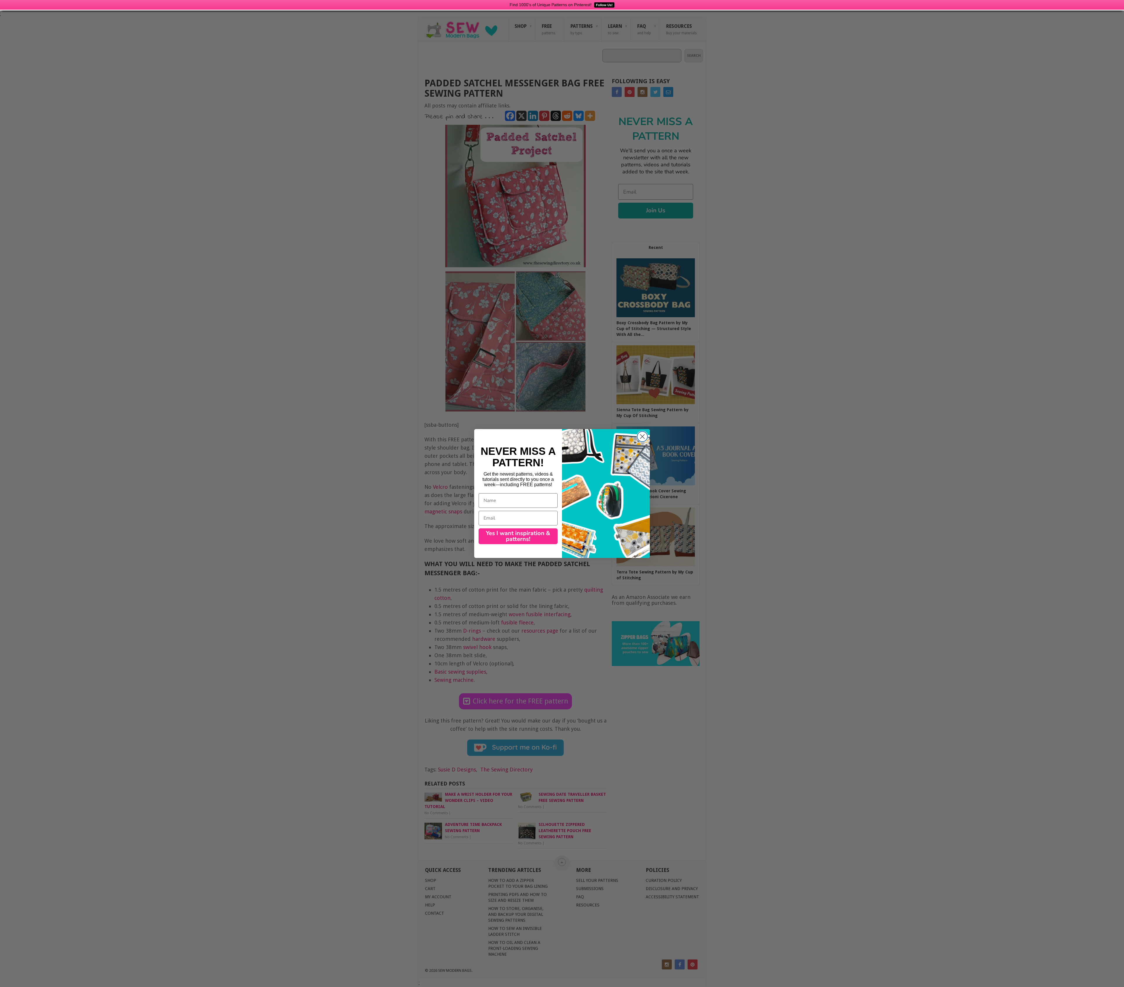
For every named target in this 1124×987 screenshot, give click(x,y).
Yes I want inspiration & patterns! (518, 536)
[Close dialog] (642, 436)
